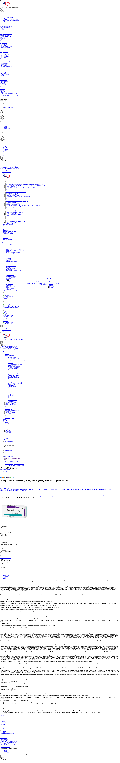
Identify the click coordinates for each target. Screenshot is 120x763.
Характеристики (6, 575)
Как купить (8, 424)
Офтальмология (86, 495)
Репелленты (103, 489)
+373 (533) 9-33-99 (9, 95)
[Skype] (11, 477)
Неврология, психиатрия (63, 495)
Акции (1, 716)
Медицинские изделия (96, 489)
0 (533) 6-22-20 (9, 96)
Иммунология (35, 495)
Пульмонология (7, 496)
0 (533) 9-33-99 (8, 94)
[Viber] (8, 477)
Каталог (7, 354)
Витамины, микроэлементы (69, 493)
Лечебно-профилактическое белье (75, 489)
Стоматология (14, 496)
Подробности (3, 564)
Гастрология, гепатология (80, 493)
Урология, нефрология (41, 496)
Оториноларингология (78, 495)
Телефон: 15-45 (4, 92)
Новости (2, 723)
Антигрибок (19, 493)
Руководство (3, 722)
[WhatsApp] (10, 477)
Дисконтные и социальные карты (7, 733)
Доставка (5, 578)
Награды (2, 728)
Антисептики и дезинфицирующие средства (31, 493)
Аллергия (15, 493)
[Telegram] (13, 477)
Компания (8, 430)
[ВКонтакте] (1, 477)
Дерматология (18, 495)
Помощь (2, 735)
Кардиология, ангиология (43, 495)
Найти (2, 757)
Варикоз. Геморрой (59, 493)
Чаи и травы (48, 496)
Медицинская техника (87, 489)
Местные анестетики (53, 495)
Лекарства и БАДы (12, 357)
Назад (8, 352)
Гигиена (41, 489)
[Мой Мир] (5, 477)
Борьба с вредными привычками (48, 493)
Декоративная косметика (24, 489)
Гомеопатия (12, 495)
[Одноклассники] (3, 477)
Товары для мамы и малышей (12, 489)
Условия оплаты (3, 738)
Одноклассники (6, 128)
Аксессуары (14, 490)
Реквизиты (2, 732)
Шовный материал (8, 490)
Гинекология (7, 495)
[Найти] (1, 10)
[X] (6, 477)
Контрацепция (65, 489)
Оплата (4, 577)
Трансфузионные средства (30, 496)
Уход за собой (11, 394)
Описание (5, 574)
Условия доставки (4, 739)
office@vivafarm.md (5, 122)
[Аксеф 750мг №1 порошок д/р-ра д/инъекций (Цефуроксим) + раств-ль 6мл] (14, 525)
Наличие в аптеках (7, 573)
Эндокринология (54, 496)
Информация (3, 729)
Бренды (2, 717)
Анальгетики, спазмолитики (6, 493)
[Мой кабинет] (1, 327)
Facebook (5, 126)
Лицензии (2, 726)
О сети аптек (3, 734)
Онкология (71, 495)
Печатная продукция (21, 490)
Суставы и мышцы (21, 496)
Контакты (2, 725)
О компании (3, 721)
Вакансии (2, 724)
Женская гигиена (46, 489)
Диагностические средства (26, 495)
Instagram (5, 127)
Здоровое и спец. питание (56, 489)
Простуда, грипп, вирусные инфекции (98, 495)
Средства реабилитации (34, 489)
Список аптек (3, 731)
